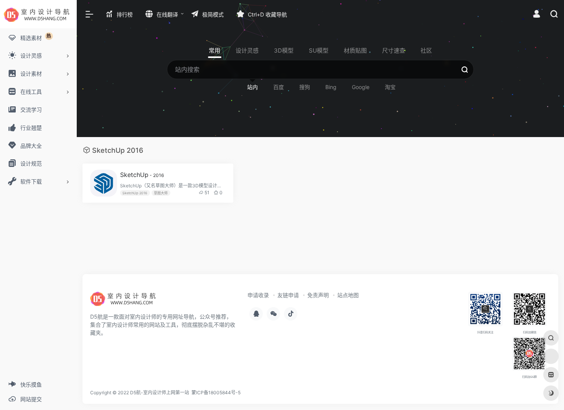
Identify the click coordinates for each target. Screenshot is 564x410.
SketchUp (142, 175)
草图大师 (161, 193)
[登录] (537, 15)
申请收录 (258, 295)
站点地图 (348, 295)
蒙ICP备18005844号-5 (216, 392)
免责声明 (318, 295)
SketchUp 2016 (134, 193)
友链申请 (288, 295)
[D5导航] (124, 301)
